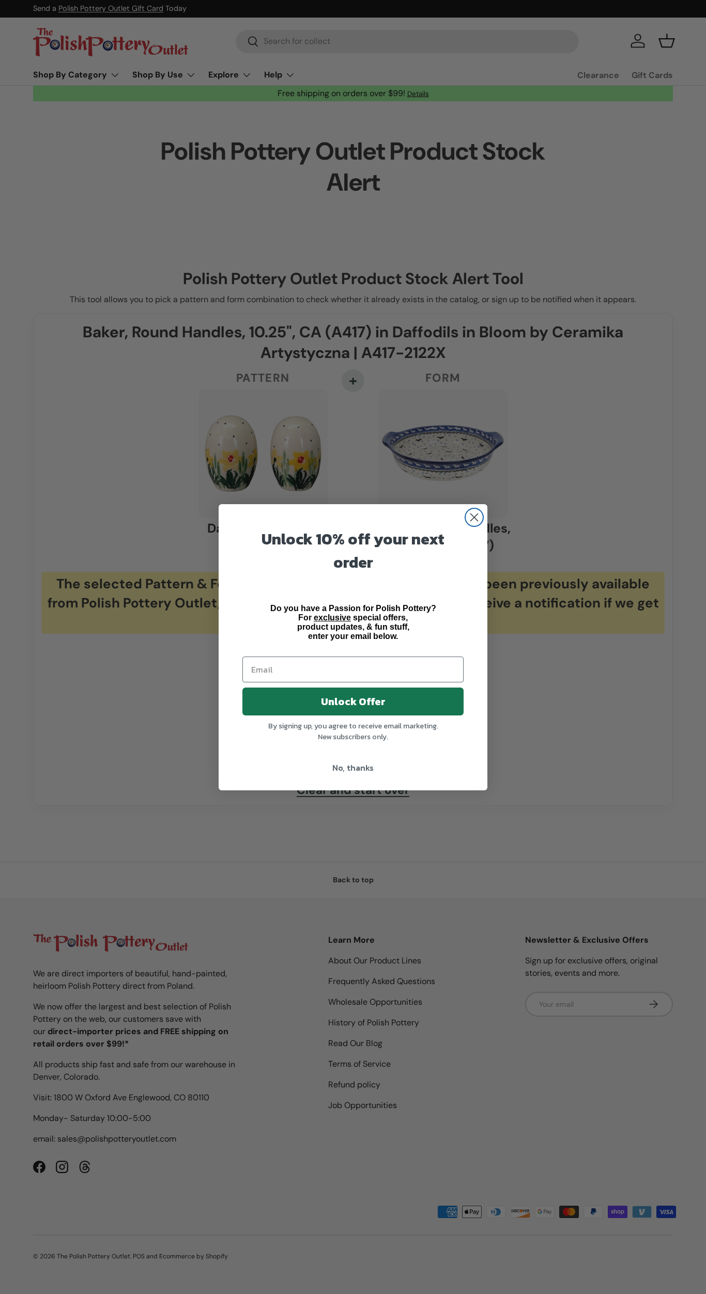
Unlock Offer (353, 701)
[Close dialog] (474, 517)
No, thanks (353, 767)
